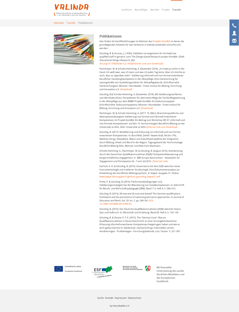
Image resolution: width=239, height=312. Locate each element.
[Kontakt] (234, 41)
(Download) (126, 89)
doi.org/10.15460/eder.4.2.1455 (115, 63)
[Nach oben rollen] (230, 303)
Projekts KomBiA (161, 41)
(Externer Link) (160, 161)
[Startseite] (72, 9)
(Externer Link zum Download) (147, 63)
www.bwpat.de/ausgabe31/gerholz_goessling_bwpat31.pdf (129, 176)
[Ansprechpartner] (234, 33)
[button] (234, 26)
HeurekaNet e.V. (121, 305)
